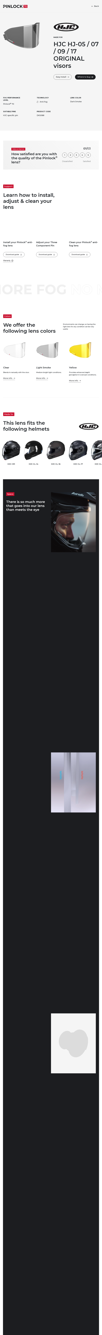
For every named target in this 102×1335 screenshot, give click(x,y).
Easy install (61, 77)
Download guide (12, 254)
